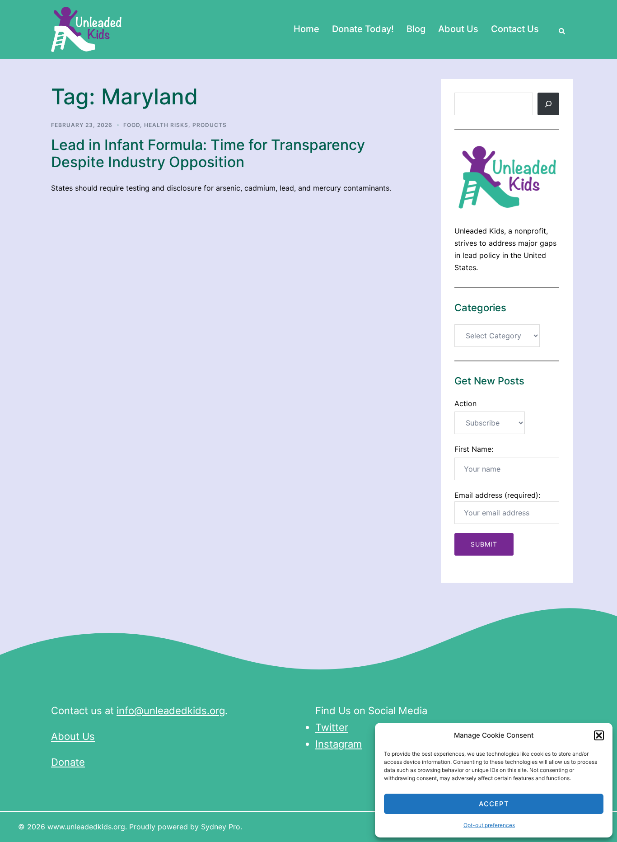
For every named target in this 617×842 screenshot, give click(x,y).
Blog (416, 28)
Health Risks (166, 125)
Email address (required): (497, 495)
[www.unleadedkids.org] (86, 28)
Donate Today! (363, 28)
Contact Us (515, 28)
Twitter (331, 727)
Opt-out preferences (489, 825)
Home (306, 28)
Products (209, 125)
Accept (494, 804)
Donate (68, 762)
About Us (458, 28)
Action (465, 403)
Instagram (338, 744)
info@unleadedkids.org (171, 710)
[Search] (548, 104)
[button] (598, 735)
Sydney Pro (220, 826)
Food (131, 125)
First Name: (473, 449)
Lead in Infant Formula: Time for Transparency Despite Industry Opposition (208, 153)
